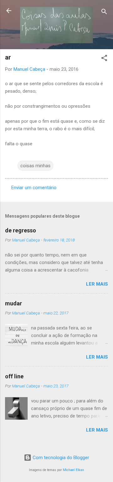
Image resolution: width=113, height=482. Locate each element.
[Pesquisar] (104, 12)
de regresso (20, 230)
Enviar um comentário (33, 187)
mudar (13, 303)
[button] (104, 59)
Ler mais (97, 284)
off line (14, 376)
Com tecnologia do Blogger (60, 457)
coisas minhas (35, 165)
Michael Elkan (73, 470)
